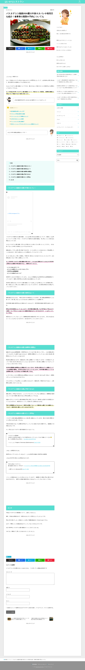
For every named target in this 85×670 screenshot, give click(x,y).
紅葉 (68, 146)
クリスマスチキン (70, 137)
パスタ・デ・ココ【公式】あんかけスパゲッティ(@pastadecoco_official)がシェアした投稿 (27, 231)
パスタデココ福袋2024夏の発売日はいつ (20, 168)
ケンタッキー (60, 139)
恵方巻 (59, 146)
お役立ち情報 (60, 107)
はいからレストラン (14, 1)
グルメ (58, 119)
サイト (7, 601)
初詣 (64, 144)
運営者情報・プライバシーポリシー (39, 664)
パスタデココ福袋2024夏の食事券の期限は (20, 171)
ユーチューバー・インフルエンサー (65, 127)
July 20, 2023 (37, 442)
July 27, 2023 (26, 469)
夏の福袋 (68, 144)
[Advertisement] (30, 62)
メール (8, 594)
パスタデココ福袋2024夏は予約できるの (20, 174)
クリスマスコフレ (61, 137)
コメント (9, 571)
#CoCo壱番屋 (34, 465)
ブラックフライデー (61, 142)
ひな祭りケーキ (61, 135)
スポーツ (59, 123)
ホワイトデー (75, 142)
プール (69, 142)
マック (59, 144)
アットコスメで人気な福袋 (17, 121)
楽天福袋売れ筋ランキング (17, 111)
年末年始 (74, 144)
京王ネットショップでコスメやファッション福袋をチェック (25, 124)
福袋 (64, 146)
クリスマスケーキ (69, 135)
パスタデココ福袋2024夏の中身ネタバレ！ (20, 166)
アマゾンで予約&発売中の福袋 (18, 113)
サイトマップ (50, 664)
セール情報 (67, 139)
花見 (72, 146)
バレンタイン (74, 139)
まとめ (11, 179)
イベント (5, 7)
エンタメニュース (61, 115)
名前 (8, 587)
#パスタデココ (27, 465)
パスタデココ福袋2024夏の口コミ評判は (20, 177)
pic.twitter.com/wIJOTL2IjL (30, 439)
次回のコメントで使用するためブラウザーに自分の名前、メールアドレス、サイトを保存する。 (30, 607)
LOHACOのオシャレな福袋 (17, 118)
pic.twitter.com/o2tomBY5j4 (44, 465)
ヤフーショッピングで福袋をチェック (19, 116)
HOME (6, 659)
